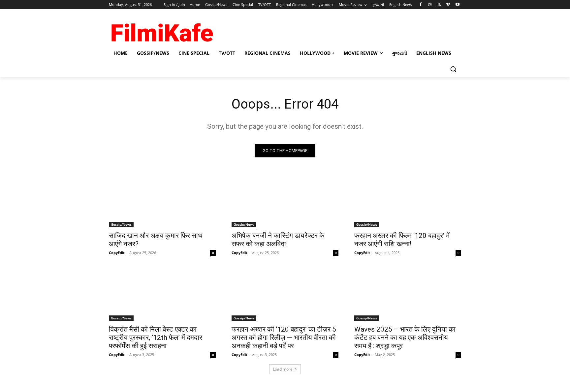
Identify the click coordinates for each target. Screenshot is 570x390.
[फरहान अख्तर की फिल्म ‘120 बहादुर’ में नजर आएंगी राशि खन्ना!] (407, 200)
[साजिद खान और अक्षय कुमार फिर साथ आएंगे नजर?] (162, 200)
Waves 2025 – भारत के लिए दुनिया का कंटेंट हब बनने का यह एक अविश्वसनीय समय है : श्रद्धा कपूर (405, 337)
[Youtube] (457, 5)
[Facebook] (421, 5)
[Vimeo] (448, 5)
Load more (283, 369)
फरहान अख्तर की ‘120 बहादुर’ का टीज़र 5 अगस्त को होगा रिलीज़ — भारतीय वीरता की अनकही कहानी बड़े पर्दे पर (284, 337)
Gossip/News (121, 224)
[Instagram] (430, 5)
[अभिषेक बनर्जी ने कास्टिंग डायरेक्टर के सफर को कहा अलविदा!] (285, 200)
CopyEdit (117, 252)
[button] (453, 69)
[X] (439, 5)
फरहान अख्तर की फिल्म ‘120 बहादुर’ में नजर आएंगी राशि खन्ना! (402, 240)
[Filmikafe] (161, 30)
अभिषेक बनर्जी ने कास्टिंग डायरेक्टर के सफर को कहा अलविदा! (278, 240)
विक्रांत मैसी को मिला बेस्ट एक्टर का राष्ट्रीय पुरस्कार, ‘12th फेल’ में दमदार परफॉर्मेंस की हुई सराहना (155, 337)
